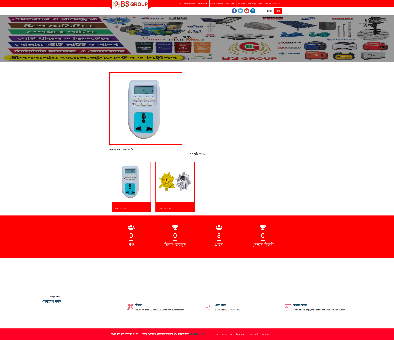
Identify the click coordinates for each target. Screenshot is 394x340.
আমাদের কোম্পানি (215, 3)
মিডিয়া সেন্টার (229, 3)
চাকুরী (260, 3)
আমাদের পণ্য (202, 3)
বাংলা (278, 11)
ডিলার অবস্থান (252, 3)
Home (188, 38)
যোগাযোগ (268, 3)
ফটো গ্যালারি (241, 3)
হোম (179, 3)
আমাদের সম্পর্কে (188, 3)
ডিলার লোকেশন (241, 334)
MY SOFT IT (196, 334)
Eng (269, 11)
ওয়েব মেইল (276, 3)
